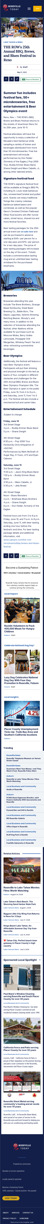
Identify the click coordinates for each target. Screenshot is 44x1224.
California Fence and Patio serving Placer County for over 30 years (21, 1048)
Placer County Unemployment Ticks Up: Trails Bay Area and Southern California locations (21, 732)
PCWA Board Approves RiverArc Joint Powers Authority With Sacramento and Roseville (23, 800)
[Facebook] (6, 79)
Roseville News (13, 755)
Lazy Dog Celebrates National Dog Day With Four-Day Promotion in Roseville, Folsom (21, 680)
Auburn (7, 635)
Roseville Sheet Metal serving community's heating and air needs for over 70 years (21, 1104)
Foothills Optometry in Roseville (20, 843)
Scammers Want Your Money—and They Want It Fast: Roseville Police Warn (23, 770)
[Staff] (18, 67)
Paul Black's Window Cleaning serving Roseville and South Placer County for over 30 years (21, 996)
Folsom (7, 687)
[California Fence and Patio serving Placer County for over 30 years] (22, 1031)
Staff (25, 67)
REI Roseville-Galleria (15, 818)
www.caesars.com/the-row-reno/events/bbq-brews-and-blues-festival (22, 543)
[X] (11, 79)
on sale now (27, 231)
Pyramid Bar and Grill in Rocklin (19, 810)
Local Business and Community (21, 786)
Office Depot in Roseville (17, 826)
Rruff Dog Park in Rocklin (17, 835)
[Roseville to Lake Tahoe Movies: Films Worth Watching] (22, 870)
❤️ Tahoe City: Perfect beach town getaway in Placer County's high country (20, 943)
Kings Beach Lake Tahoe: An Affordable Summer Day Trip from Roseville (20, 928)
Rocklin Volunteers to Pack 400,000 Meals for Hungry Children (19, 628)
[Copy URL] (17, 79)
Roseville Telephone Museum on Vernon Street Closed (23, 759)
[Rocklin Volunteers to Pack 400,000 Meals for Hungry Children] (22, 610)
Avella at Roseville (14, 789)
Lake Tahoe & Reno (13, 42)
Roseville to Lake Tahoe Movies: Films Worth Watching (22, 780)
